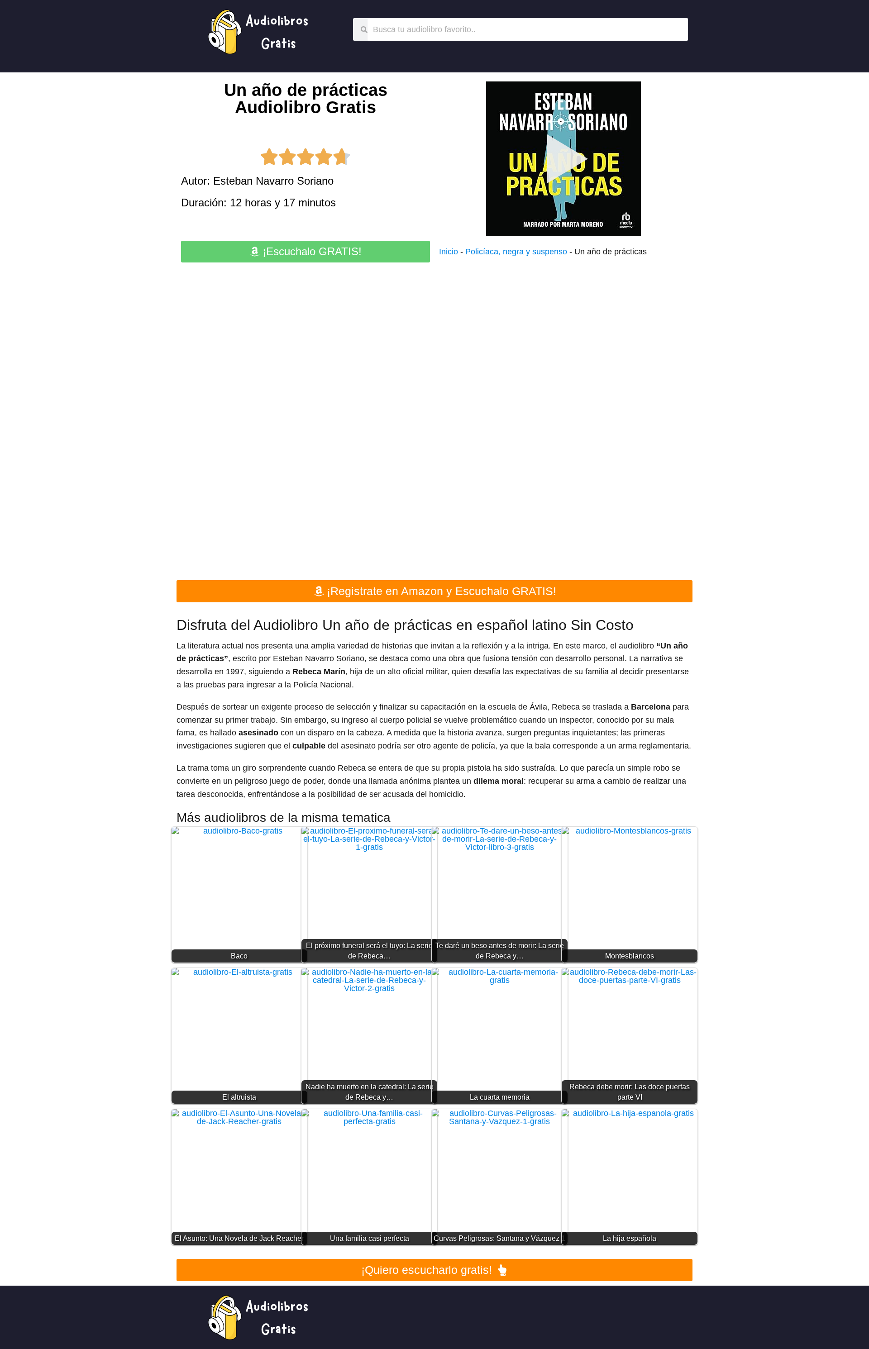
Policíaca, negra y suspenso (516, 251)
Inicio (448, 251)
